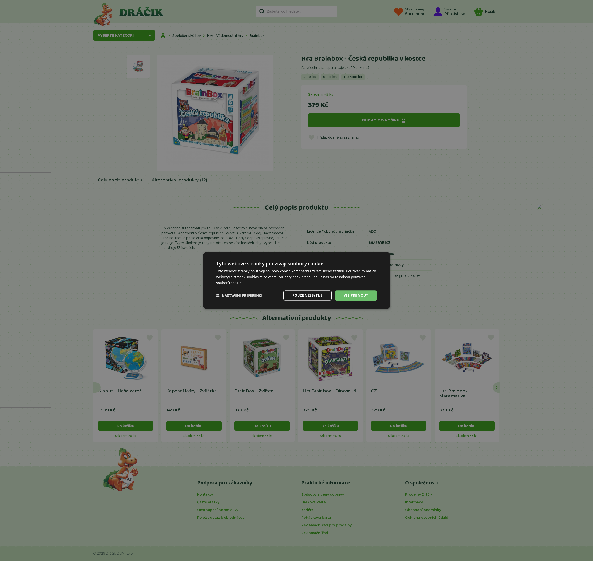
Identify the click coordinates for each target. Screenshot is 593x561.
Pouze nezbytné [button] (307, 295)
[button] (239, 295)
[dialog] (296, 280)
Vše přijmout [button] (356, 295)
